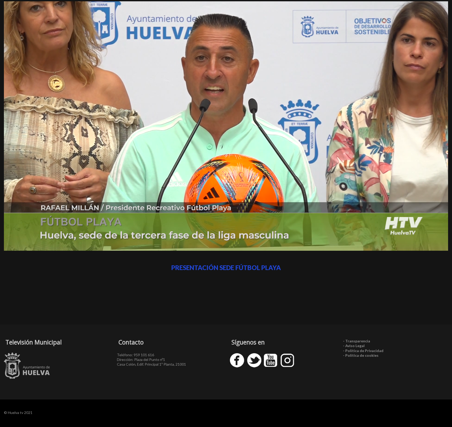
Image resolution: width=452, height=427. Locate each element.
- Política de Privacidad (363, 350)
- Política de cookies (360, 355)
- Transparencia (356, 341)
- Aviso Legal (354, 345)
